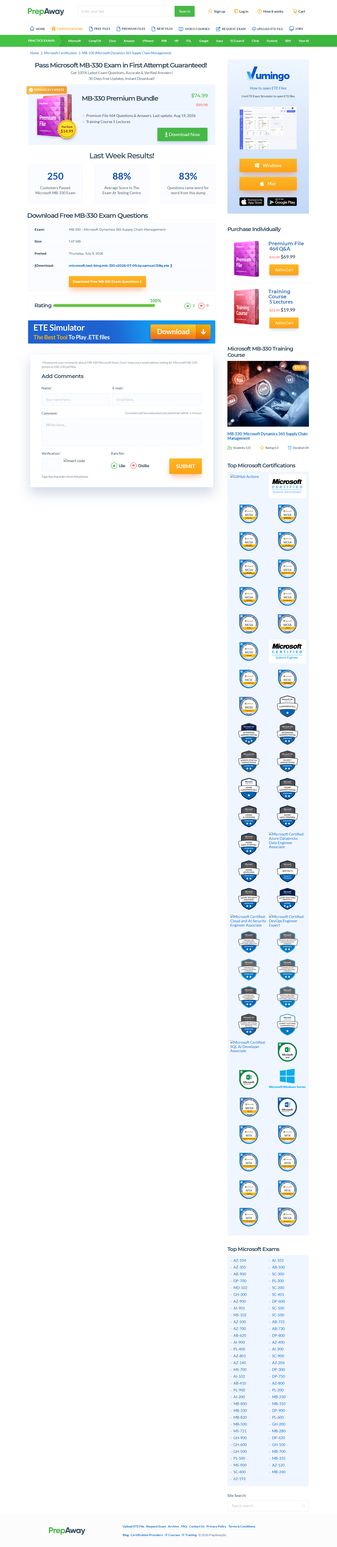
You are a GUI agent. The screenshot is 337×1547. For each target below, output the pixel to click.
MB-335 (279, 1458)
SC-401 (278, 1294)
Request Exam (233, 29)
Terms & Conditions (241, 1526)
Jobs (299, 28)
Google (203, 41)
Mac (271, 183)
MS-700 (240, 1369)
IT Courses (172, 1535)
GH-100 (278, 1444)
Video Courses (197, 29)
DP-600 (278, 1301)
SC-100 (278, 1308)
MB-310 (279, 1403)
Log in (243, 11)
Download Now (184, 134)
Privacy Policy (216, 1526)
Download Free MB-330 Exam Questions (106, 282)
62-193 (239, 1478)
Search (184, 11)
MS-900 (240, 1465)
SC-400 (239, 1472)
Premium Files (133, 28)
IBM (288, 41)
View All (304, 41)
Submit (185, 466)
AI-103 (278, 1260)
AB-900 (239, 1274)
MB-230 (279, 1397)
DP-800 (278, 1335)
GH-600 (240, 1444)
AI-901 (239, 1308)
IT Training (189, 1535)
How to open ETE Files (268, 88)
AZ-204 (278, 1362)
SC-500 (278, 1315)
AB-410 (239, 1383)
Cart (301, 11)
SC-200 (278, 1287)
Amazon (129, 41)
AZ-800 (278, 1383)
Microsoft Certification (60, 53)
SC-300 (278, 1274)
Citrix (255, 41)
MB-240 (279, 1472)
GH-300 (240, 1294)
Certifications (70, 29)
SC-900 (278, 1356)
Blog (126, 1535)
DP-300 (278, 1369)
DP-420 (278, 1437)
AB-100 (278, 1267)
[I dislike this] (202, 306)
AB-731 (278, 1321)
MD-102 (240, 1287)
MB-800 (240, 1403)
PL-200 (278, 1390)
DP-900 (278, 1410)
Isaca (219, 41)
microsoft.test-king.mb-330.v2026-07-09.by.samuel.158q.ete (119, 266)
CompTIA (95, 41)
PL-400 (239, 1349)
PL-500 (239, 1458)
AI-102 (239, 1376)
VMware (148, 41)
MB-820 (240, 1417)
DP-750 (278, 1376)
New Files (165, 28)
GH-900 (240, 1437)
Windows (272, 165)
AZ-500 (239, 1321)
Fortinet (272, 41)
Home (40, 29)
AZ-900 (239, 1301)
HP (176, 41)
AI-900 (239, 1342)
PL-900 (239, 1390)
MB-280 (279, 1431)
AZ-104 (239, 1260)
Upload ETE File (270, 29)
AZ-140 (239, 1362)
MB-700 (279, 1451)
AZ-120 (278, 1465)
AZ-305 (239, 1267)
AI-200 (239, 1397)
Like (122, 465)
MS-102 (240, 1315)
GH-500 (240, 1451)
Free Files (102, 28)
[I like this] (188, 306)
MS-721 (240, 1431)
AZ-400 (278, 1342)
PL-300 (278, 1281)
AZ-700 (239, 1328)
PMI (164, 41)
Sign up (219, 11)
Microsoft (74, 41)
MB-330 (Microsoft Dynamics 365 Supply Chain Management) (126, 53)
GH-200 (278, 1424)
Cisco (112, 41)
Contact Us (197, 1526)
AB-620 (239, 1335)
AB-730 (278, 1328)
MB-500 (240, 1424)
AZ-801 (239, 1356)
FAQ (184, 1526)
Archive (173, 1526)
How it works (273, 11)
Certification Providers (147, 1535)
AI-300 (278, 1349)
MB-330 (240, 1410)
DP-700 (239, 1281)
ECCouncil (237, 41)
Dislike (143, 465)
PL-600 (278, 1417)
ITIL (188, 41)
